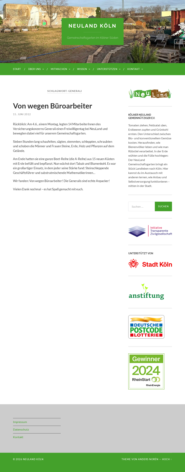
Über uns (34, 69)
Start (17, 69)
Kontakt (133, 69)
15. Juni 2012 (22, 114)
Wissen (82, 69)
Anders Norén (148, 459)
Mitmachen (59, 69)
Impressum (20, 422)
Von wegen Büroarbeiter (52, 105)
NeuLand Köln (92, 26)
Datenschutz (21, 429)
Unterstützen (107, 69)
